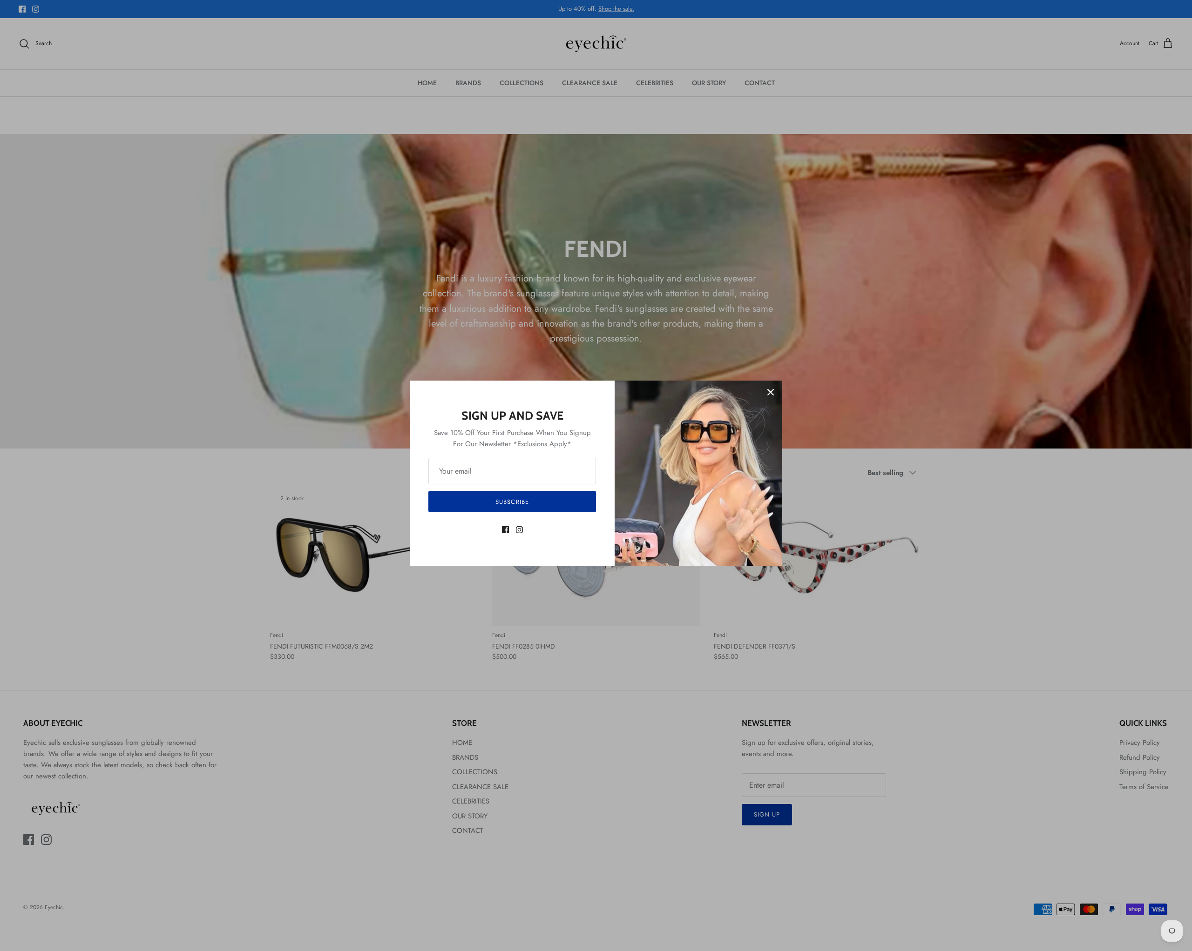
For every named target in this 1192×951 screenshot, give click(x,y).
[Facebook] (505, 529)
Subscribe (511, 501)
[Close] (770, 392)
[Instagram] (519, 529)
